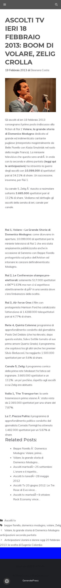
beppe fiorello (12, 525)
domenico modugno (33, 525)
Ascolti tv (10, 520)
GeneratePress (31, 580)
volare (50, 525)
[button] (56, 4)
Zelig (58, 525)
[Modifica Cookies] (6, 581)
